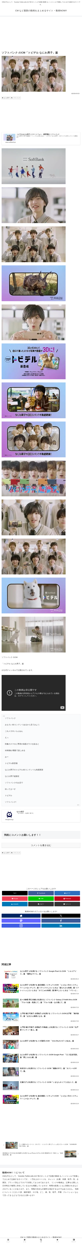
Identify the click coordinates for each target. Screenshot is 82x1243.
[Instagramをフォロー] (21, 926)
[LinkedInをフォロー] (60, 926)
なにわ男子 (7, 98)
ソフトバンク (16, 98)
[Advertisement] (41, 34)
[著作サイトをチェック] (21, 916)
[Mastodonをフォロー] (21, 921)
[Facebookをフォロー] (60, 921)
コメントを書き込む (41, 845)
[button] (41, 904)
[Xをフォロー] (60, 916)
